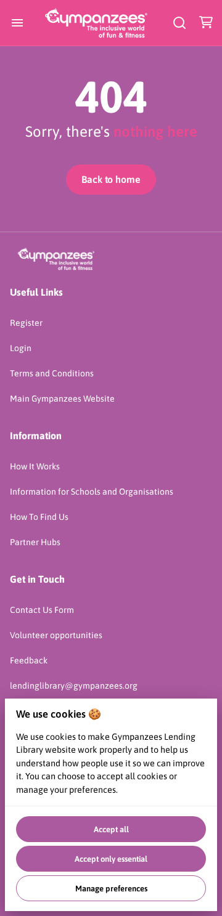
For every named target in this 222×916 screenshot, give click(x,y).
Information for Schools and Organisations (91, 492)
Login (20, 348)
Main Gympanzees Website (62, 398)
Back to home (110, 179)
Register (26, 323)
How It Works (35, 466)
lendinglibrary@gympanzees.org (74, 686)
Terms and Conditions (52, 373)
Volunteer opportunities (56, 635)
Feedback (28, 660)
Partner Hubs (35, 542)
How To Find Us (39, 517)
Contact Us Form (42, 610)
